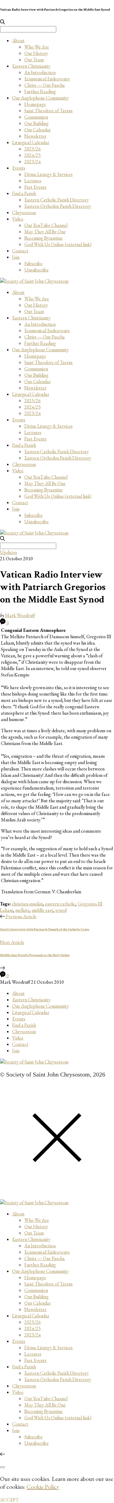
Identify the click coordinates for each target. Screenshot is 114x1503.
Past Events (35, 187)
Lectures (32, 180)
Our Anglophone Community (40, 98)
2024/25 (32, 155)
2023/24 (32, 161)
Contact (20, 251)
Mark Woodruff (20, 615)
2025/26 (32, 149)
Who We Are (36, 47)
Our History (36, 53)
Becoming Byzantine (43, 238)
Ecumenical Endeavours (47, 79)
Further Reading (40, 91)
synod (61, 910)
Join (15, 257)
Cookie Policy (42, 1487)
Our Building (36, 123)
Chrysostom (24, 212)
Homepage (35, 104)
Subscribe (33, 263)
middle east (42, 910)
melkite (22, 910)
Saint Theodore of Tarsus (48, 110)
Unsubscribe (36, 270)
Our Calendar (37, 129)
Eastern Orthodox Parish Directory (57, 206)
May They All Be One (45, 231)
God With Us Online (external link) (58, 244)
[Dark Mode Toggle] (2, 1467)
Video (17, 219)
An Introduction (40, 72)
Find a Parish (24, 193)
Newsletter (35, 136)
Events (18, 168)
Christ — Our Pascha (44, 85)
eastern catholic (60, 904)
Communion (36, 117)
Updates (8, 552)
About (18, 40)
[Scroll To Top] (2, 1454)
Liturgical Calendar (30, 142)
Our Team (34, 59)
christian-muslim (27, 904)
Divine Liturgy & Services (48, 174)
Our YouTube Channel (45, 225)
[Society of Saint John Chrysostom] (34, 281)
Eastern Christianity (31, 66)
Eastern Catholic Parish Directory (56, 200)
